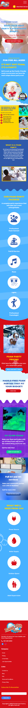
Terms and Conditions (7, 679)
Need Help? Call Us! (22, 6)
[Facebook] (2, 644)
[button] (23, 179)
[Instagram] (5, 644)
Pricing (3, 655)
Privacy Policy (5, 682)
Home (3, 653)
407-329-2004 (7, 641)
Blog (3, 673)
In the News (5, 658)
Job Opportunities (7, 661)
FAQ (3, 676)
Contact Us (5, 670)
